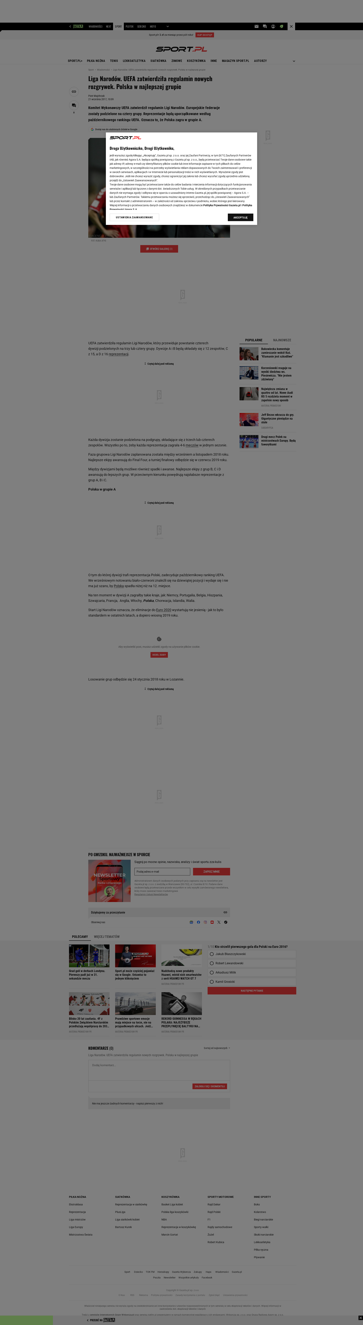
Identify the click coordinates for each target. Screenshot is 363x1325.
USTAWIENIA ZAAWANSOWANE (134, 217)
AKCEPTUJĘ (240, 217)
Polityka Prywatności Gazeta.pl (222, 205)
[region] (181, 178)
